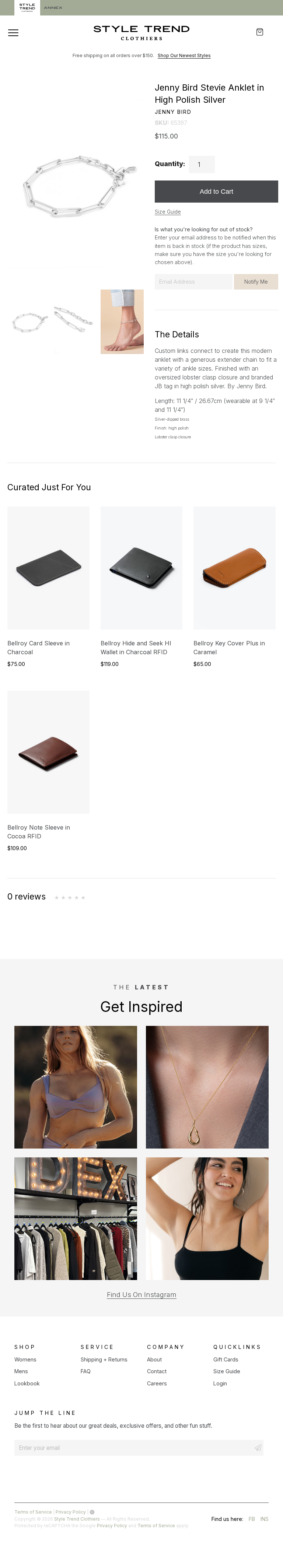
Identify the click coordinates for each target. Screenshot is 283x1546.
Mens (21, 1371)
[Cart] (264, 31)
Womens (25, 1359)
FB (252, 1520)
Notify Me (256, 281)
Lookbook (27, 1383)
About (154, 1359)
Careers (157, 1383)
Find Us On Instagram (142, 1294)
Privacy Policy (71, 1512)
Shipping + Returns (104, 1359)
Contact (157, 1371)
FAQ (86, 1371)
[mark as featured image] (28, 322)
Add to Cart (216, 191)
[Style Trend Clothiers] (141, 33)
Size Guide (168, 212)
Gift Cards (225, 1359)
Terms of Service (33, 1512)
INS (265, 1520)
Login (220, 1383)
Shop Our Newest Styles (184, 55)
